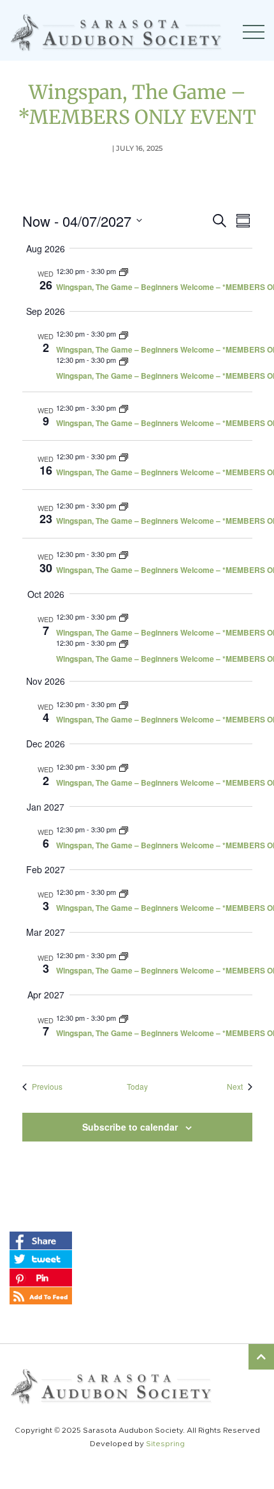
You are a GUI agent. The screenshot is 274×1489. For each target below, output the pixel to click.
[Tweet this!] (41, 1258)
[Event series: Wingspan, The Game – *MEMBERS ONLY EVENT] (123, 271)
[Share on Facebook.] (41, 1240)
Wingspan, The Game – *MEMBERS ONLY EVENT (137, 104)
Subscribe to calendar (130, 1126)
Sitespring (165, 1443)
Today (137, 1086)
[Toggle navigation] (253, 32)
